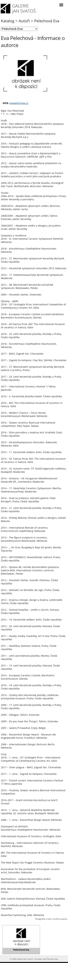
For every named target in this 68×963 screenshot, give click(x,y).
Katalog (7, 20)
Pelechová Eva (46, 20)
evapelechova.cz (18, 103)
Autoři (24, 20)
